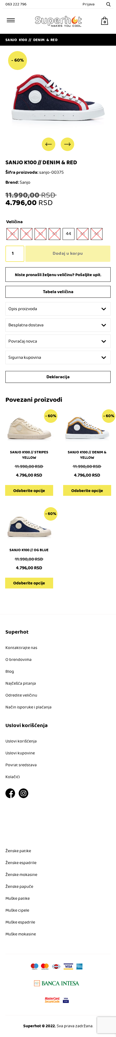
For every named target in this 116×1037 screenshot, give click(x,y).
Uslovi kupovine (20, 753)
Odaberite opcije (29, 490)
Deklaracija (58, 377)
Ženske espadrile (20, 863)
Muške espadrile (20, 922)
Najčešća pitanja (20, 683)
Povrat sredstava (21, 765)
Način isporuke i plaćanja (28, 707)
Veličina (14, 222)
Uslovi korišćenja (21, 741)
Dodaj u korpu (68, 253)
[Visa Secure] (66, 1000)
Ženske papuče (19, 887)
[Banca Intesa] (56, 983)
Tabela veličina (58, 292)
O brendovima (18, 660)
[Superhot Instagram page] (23, 797)
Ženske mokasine (21, 875)
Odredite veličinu (21, 695)
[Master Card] (52, 1000)
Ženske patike (18, 851)
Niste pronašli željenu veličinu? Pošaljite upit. (58, 275)
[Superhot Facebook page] (10, 797)
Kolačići (12, 777)
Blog (9, 671)
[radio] (12, 234)
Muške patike (17, 898)
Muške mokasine (20, 934)
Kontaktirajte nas (21, 648)
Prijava (88, 4)
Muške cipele (17, 910)
